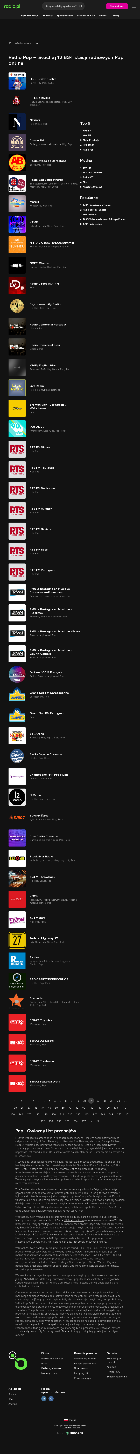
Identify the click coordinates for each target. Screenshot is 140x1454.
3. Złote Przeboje (89, 140)
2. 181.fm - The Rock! (91, 173)
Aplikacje (111, 1367)
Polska (72, 1420)
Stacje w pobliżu (86, 15)
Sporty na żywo (65, 15)
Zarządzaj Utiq (81, 1373)
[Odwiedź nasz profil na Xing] (51, 1398)
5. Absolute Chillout (91, 187)
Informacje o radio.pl (52, 1358)
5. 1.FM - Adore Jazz (91, 224)
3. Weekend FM (88, 214)
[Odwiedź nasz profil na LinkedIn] (44, 1398)
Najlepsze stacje (30, 15)
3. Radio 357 (87, 177)
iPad (11, 1399)
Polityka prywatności (85, 1363)
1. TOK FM (85, 168)
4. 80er (84, 182)
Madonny (20, 1231)
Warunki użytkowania (85, 1358)
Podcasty (48, 15)
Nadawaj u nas (49, 1373)
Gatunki (103, 15)
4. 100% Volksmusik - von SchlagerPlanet (102, 219)
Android (13, 1404)
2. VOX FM (85, 135)
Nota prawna (81, 1368)
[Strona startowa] (10, 43)
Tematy (115, 15)
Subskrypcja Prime (117, 1377)
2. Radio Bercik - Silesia (93, 210)
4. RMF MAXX (87, 145)
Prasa (44, 1363)
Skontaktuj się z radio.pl (115, 1360)
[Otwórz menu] (134, 6)
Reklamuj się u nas (51, 1368)
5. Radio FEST (87, 150)
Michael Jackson (74, 1220)
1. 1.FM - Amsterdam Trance (95, 205)
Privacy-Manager (83, 1378)
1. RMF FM (85, 131)
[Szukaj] (81, 6)
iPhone (12, 1394)
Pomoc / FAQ (113, 1372)
